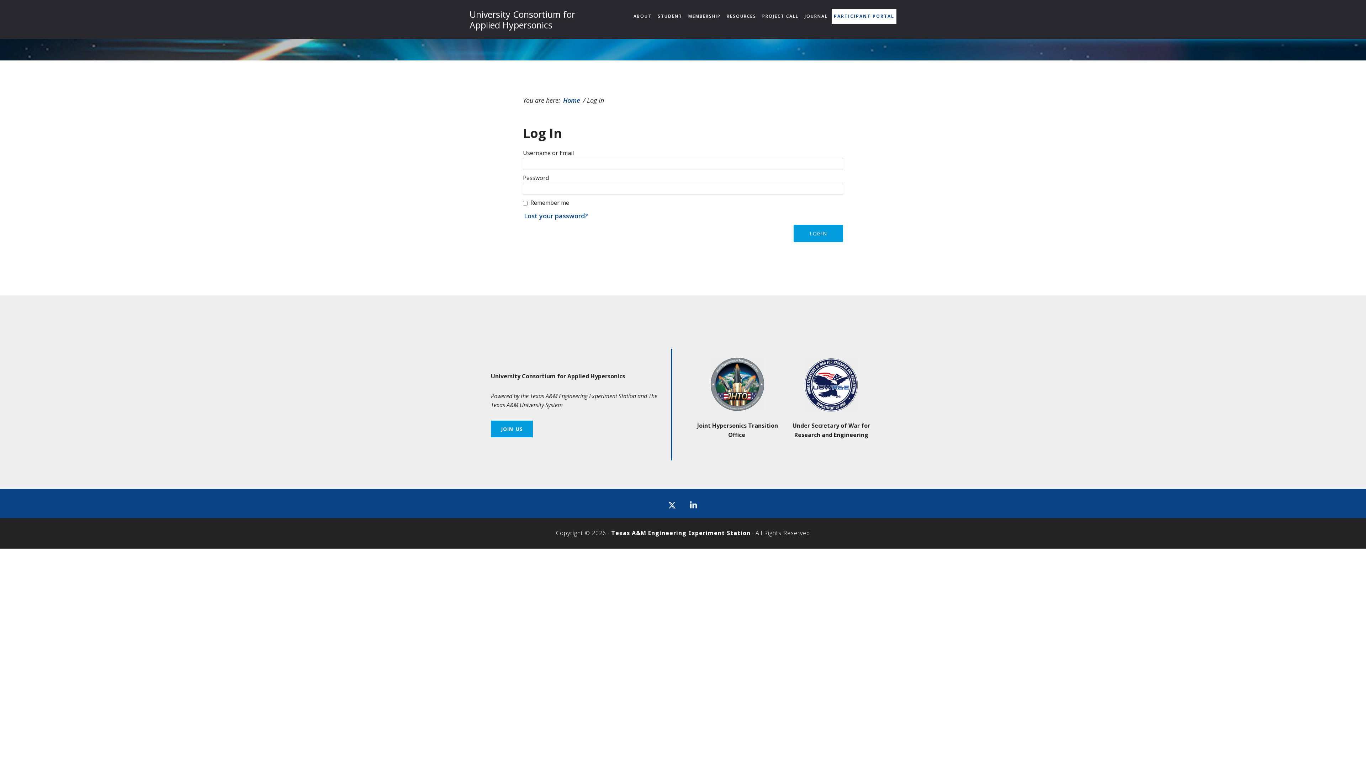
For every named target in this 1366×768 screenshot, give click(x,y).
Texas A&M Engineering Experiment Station (681, 533)
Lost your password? (556, 216)
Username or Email (548, 153)
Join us (512, 429)
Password (536, 178)
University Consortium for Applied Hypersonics (522, 19)
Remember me (549, 203)
